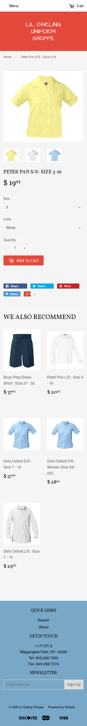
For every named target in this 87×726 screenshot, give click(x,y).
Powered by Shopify (61, 707)
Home (7, 56)
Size (6, 198)
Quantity (9, 239)
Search (43, 620)
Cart (80, 5)
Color (7, 219)
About (43, 627)
